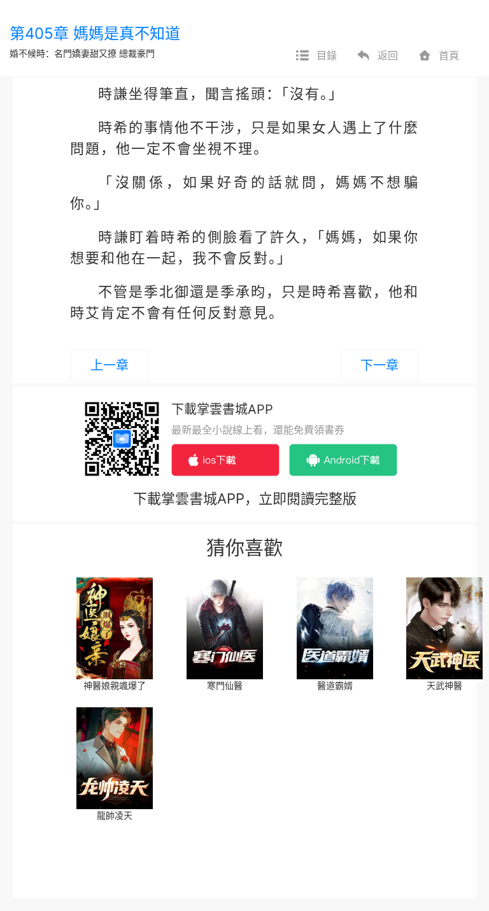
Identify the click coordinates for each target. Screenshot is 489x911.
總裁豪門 (137, 53)
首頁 (449, 55)
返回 (388, 55)
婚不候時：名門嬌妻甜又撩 (63, 53)
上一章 (109, 365)
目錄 (326, 55)
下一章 (379, 365)
